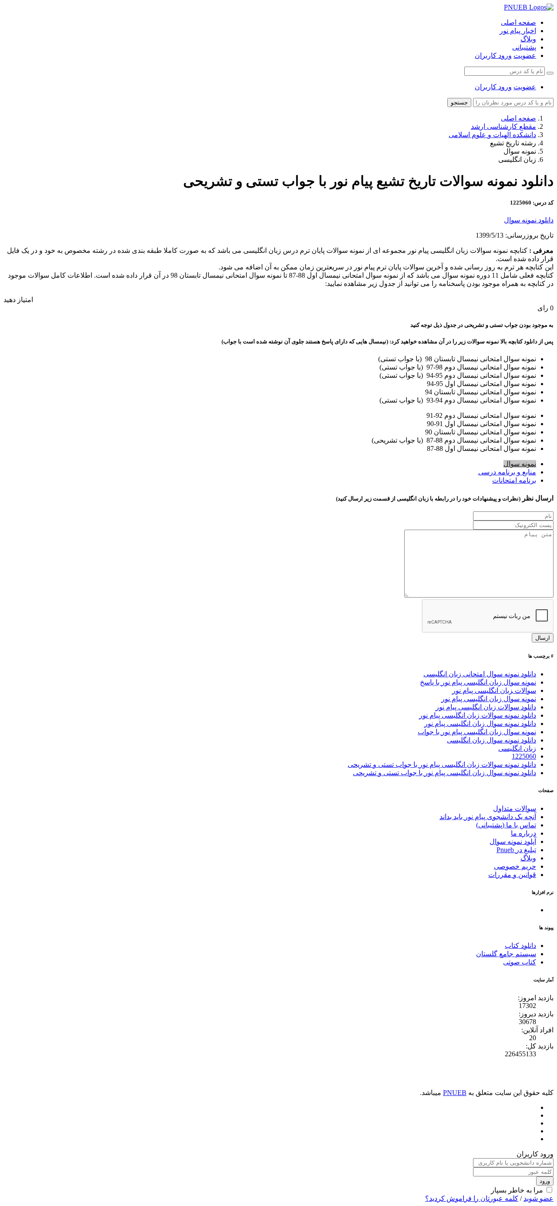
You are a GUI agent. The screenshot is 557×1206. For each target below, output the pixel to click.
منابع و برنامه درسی (507, 472)
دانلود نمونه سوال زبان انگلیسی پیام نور (480, 723)
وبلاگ (528, 39)
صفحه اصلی (518, 22)
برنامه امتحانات (514, 480)
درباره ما (523, 833)
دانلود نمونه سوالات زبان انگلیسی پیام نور (477, 715)
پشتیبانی (524, 47)
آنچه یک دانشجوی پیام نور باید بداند (488, 816)
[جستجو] (550, 73)
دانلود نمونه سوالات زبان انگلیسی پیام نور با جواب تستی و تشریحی (442, 764)
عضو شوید (538, 1198)
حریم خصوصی (515, 866)
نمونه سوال (519, 463)
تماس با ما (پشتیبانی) (506, 825)
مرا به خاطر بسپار (517, 1190)
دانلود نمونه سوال (529, 220)
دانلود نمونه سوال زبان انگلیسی (491, 740)
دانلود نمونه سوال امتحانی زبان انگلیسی (479, 674)
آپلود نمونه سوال (513, 841)
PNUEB (454, 1092)
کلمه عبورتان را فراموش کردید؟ (471, 1198)
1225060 (524, 756)
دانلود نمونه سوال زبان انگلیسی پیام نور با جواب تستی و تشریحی (444, 772)
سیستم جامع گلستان (506, 953)
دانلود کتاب (520, 945)
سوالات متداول (514, 808)
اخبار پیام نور (518, 30)
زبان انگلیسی (517, 748)
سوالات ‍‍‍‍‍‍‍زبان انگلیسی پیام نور (494, 690)
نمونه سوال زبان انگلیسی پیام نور (488, 698)
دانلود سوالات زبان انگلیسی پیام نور (486, 707)
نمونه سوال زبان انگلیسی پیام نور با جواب (477, 732)
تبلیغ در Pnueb (516, 849)
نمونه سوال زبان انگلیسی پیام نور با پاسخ (478, 682)
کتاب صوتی (519, 962)
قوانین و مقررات (512, 874)
